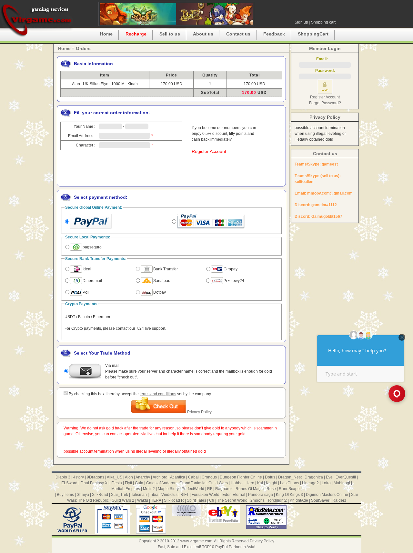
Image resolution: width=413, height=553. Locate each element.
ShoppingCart (313, 33)
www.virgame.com (196, 541)
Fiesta (116, 483)
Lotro (326, 483)
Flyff (128, 483)
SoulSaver (320, 500)
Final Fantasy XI (94, 483)
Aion (129, 477)
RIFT (184, 494)
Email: (325, 59)
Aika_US (114, 477)
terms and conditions (158, 394)
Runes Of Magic (250, 489)
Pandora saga (260, 494)
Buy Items (65, 494)
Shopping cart (323, 22)
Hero (250, 483)
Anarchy (143, 477)
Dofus (270, 477)
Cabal (193, 477)
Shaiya (83, 494)
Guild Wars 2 (123, 500)
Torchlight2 (277, 500)
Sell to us (169, 33)
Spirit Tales (196, 500)
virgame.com (36, 19)
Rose (271, 489)
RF (209, 489)
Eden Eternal (233, 494)
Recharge (136, 33)
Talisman (139, 494)
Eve (329, 477)
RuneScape (289, 489)
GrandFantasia (192, 483)
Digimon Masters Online (327, 494)
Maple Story (168, 489)
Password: (325, 70)
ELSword (69, 483)
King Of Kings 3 (289, 494)
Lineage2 (310, 483)
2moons (257, 500)
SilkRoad (100, 494)
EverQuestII (346, 477)
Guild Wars (218, 483)
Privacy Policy (199, 412)
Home (106, 33)
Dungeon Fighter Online (241, 477)
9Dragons (95, 477)
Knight (271, 483)
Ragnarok (224, 489)
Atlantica (177, 477)
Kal (260, 483)
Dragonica (314, 477)
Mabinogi (342, 483)
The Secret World (232, 500)
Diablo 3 (62, 477)
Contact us (238, 33)
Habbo (237, 483)
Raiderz (339, 500)
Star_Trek (119, 494)
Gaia (139, 483)
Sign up (301, 22)
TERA (156, 500)
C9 (211, 500)
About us (203, 33)
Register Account (209, 151)
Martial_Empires (125, 489)
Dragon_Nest (290, 477)
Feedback (274, 33)
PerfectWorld (193, 489)
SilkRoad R (174, 500)
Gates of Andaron (161, 483)
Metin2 (149, 489)
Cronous (209, 477)
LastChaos (289, 483)
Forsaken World (205, 494)
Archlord (160, 477)
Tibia (154, 494)
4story (78, 477)
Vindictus (169, 494)
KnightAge (299, 500)
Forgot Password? (325, 103)
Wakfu (142, 500)
